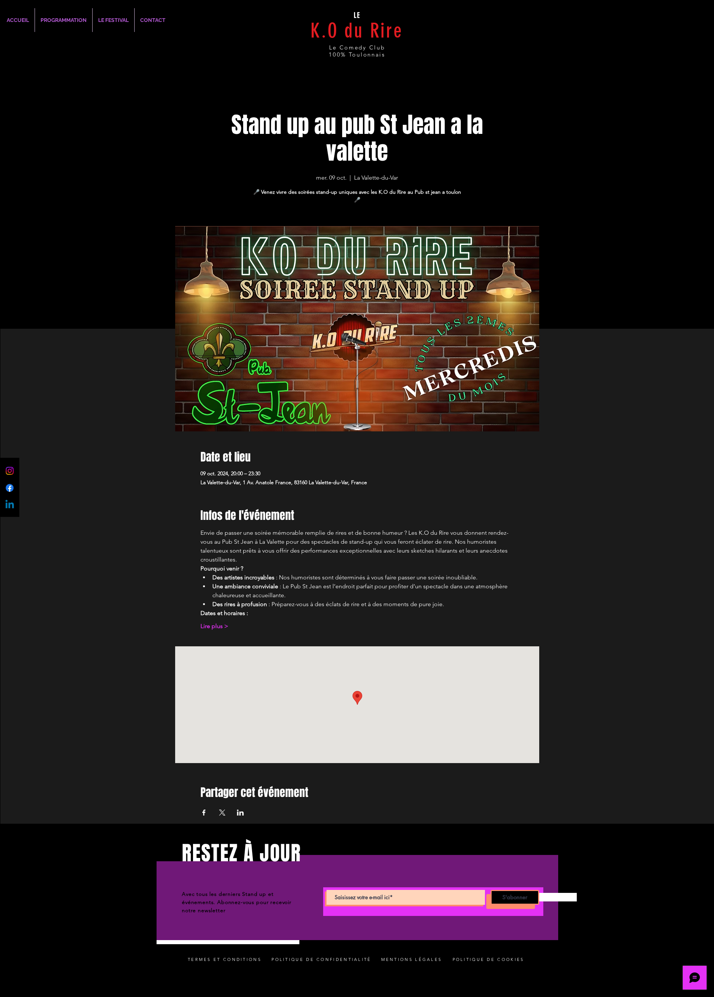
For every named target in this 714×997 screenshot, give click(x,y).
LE (357, 15)
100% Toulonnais (357, 54)
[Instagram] (9, 471)
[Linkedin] (9, 505)
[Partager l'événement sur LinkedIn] (240, 813)
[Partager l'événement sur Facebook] (204, 813)
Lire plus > (214, 626)
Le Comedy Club (357, 47)
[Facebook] (9, 488)
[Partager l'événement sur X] (222, 813)
